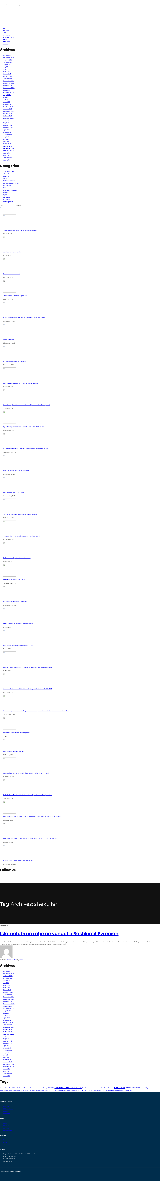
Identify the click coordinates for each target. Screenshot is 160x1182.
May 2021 (6, 123)
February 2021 (7, 125)
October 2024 (8, 86)
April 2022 (6, 102)
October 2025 (7, 60)
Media (5, 20)
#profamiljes (3, 1088)
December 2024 (8, 81)
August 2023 (7, 95)
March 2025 (7, 74)
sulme (130, 1090)
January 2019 (7, 146)
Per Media (6, 197)
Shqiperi (94, 1090)
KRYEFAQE (6, 8)
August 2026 (7, 55)
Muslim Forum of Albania (32, 1090)
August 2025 (7, 65)
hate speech (98, 1088)
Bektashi (31, 1088)
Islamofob (111, 1088)
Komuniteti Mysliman (145, 1088)
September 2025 (8, 62)
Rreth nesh (6, 1106)
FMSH (57, 1087)
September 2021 (8, 118)
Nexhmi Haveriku (44, 1090)
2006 (12, 1088)
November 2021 (8, 113)
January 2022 (7, 109)
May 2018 (6, 155)
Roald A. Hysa (82, 1090)
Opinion (5, 25)
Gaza (83, 1088)
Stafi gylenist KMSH (122, 1090)
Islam (103, 1088)
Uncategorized (8, 202)
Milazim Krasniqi (14, 1090)
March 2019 (7, 144)
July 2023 (6, 97)
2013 (27, 1088)
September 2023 (8, 93)
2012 (24, 1088)
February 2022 (8, 106)
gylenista (93, 1088)
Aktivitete (6, 15)
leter (153, 1088)
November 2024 (8, 83)
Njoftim (5, 192)
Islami (106, 1088)
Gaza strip (88, 1088)
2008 (18, 1088)
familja (45, 1088)
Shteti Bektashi (112, 1090)
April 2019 (6, 141)
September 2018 (8, 151)
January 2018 (7, 158)
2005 (8, 1088)
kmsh (137, 1088)
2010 (22, 1088)
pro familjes (72, 1090)
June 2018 (6, 153)
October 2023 (7, 90)
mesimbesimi (7, 1090)
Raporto (5, 1139)
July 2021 (6, 120)
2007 (15, 1088)
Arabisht (6, 176)
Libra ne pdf (7, 185)
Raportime (6, 22)
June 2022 (6, 100)
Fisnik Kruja (51, 1088)
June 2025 (6, 69)
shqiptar (99, 1090)
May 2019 (6, 139)
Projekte (5, 1142)
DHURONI (6, 11)
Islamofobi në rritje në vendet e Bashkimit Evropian (59, 933)
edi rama (41, 1088)
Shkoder (90, 1090)
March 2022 (7, 104)
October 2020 (7, 127)
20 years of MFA (8, 171)
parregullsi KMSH (64, 1090)
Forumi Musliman (71, 1087)
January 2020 (7, 134)
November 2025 (8, 58)
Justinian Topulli (131, 1088)
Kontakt (5, 1111)
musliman (22, 1090)
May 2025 (6, 72)
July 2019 (6, 137)
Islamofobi (119, 1087)
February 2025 (8, 76)
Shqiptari (105, 1090)
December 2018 (8, 148)
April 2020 (6, 130)
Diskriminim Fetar (8, 18)
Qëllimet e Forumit (8, 1109)
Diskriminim (36, 1088)
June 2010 (6, 160)
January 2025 (7, 79)
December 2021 (8, 111)
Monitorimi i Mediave (10, 190)
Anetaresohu (6, 1144)
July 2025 (6, 67)
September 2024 (8, 88)
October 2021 (7, 116)
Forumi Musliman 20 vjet (11, 183)
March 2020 (7, 132)
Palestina (57, 1090)
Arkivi (5, 13)
